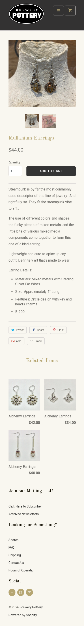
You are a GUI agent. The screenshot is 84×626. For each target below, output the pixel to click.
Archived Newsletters (24, 514)
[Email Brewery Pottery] (29, 592)
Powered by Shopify (23, 615)
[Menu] (58, 10)
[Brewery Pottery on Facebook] (12, 592)
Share (40, 330)
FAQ (11, 547)
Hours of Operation (22, 570)
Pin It (61, 330)
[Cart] (70, 10)
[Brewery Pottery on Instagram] (20, 592)
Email (38, 341)
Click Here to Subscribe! (25, 506)
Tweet (20, 330)
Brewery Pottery (31, 607)
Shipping (15, 555)
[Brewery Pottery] (26, 16)
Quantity (14, 162)
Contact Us (16, 563)
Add (19, 341)
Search (14, 540)
